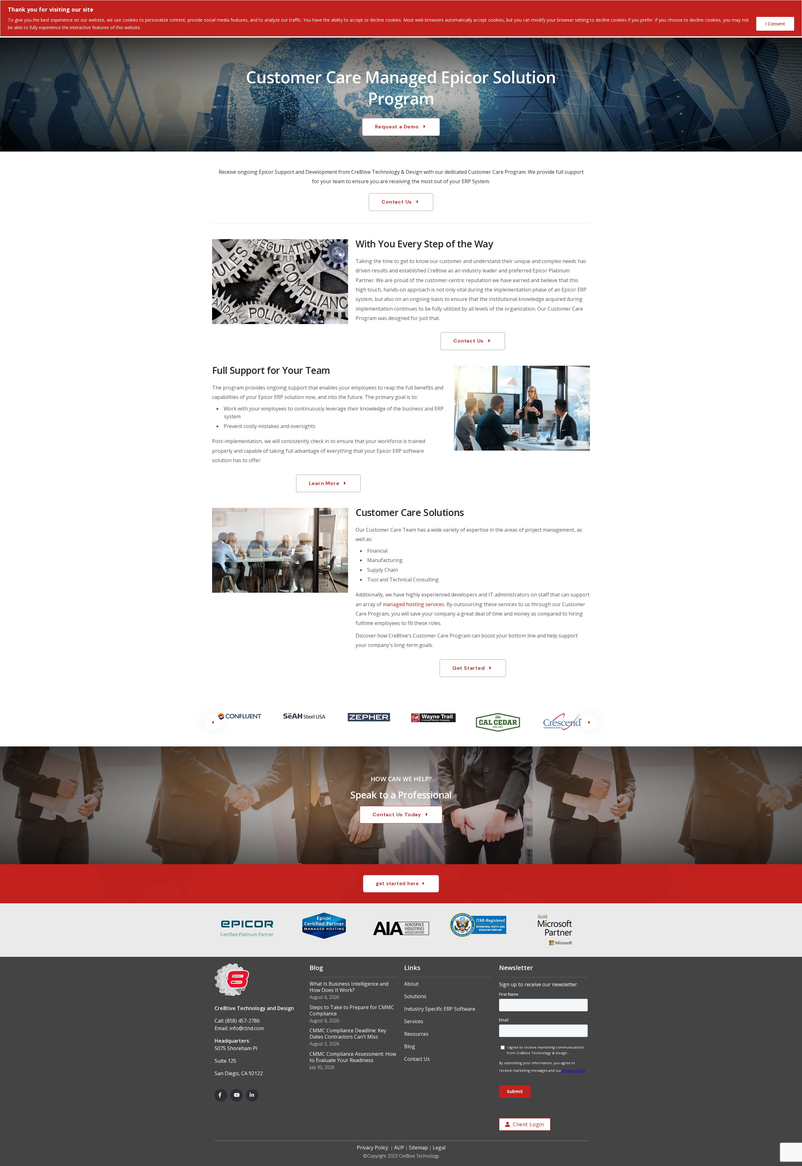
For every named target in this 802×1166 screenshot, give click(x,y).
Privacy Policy (372, 1147)
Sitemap (418, 1147)
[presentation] (213, 722)
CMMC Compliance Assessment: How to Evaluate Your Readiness (353, 1057)
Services (413, 1021)
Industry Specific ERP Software (439, 1009)
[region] (401, 18)
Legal (439, 1147)
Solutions (415, 996)
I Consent (775, 24)
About (411, 984)
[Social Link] (221, 1095)
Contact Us (417, 1059)
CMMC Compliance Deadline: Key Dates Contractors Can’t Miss (348, 1033)
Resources (416, 1034)
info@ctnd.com (246, 1028)
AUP (399, 1147)
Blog (409, 1046)
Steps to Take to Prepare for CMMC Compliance (352, 1010)
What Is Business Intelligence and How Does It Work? (349, 986)
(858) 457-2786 (242, 1020)
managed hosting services (413, 604)
